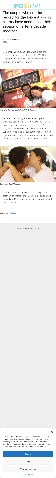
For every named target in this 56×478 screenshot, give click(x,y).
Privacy (30, 475)
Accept (28, 454)
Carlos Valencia (12, 39)
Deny (28, 461)
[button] (52, 431)
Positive (13, 213)
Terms (24, 475)
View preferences (28, 469)
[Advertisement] (28, 346)
